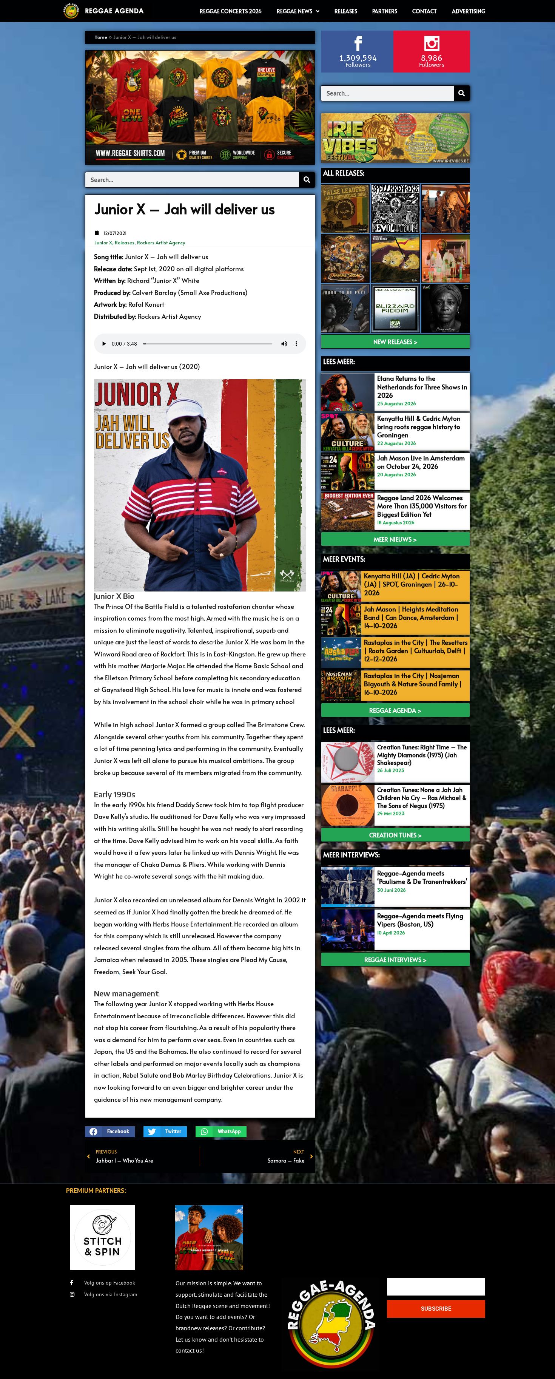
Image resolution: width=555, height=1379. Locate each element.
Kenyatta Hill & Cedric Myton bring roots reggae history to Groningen (419, 426)
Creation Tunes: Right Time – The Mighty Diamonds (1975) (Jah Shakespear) (422, 755)
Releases (124, 242)
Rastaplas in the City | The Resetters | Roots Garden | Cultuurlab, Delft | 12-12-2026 (416, 650)
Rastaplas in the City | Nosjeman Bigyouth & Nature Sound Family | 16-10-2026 (413, 683)
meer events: (344, 559)
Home (100, 37)
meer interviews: (351, 854)
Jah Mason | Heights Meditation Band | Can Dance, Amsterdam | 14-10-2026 (411, 617)
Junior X (103, 242)
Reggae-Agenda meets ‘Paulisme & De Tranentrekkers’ (422, 877)
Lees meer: (339, 730)
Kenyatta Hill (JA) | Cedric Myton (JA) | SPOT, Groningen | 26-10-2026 (412, 584)
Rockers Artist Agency (161, 242)
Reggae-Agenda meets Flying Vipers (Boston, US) (420, 919)
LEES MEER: (339, 361)
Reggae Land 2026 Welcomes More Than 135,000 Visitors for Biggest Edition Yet (422, 506)
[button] (110, 1131)
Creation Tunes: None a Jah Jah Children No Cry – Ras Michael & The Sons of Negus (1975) (422, 797)
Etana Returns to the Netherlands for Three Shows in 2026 (422, 386)
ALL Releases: (343, 173)
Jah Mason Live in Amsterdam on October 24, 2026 (421, 462)
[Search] (307, 179)
